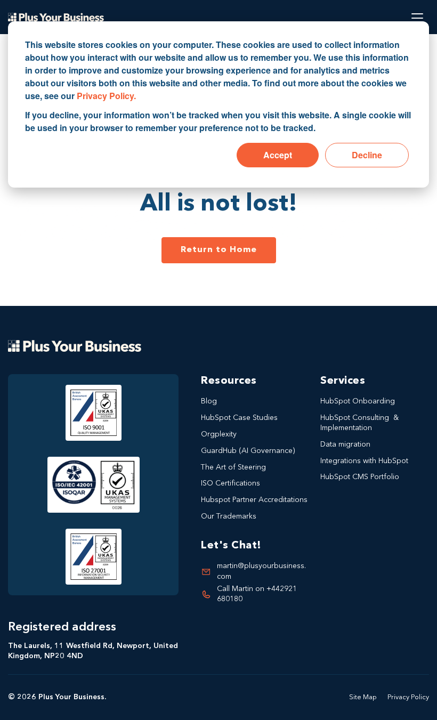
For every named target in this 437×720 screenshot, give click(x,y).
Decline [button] (367, 155)
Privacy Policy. (106, 96)
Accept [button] (277, 155)
